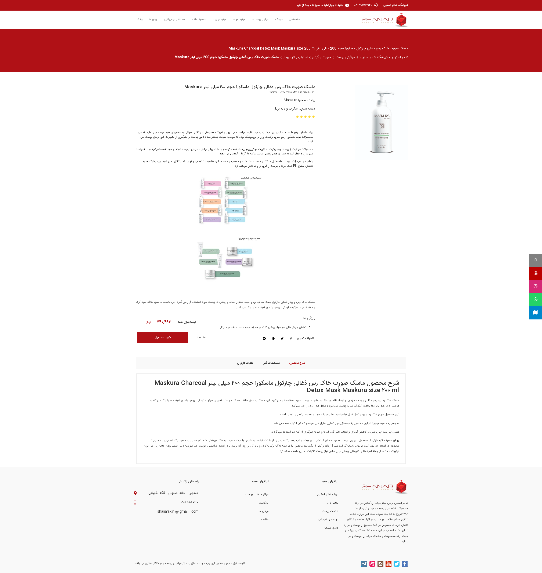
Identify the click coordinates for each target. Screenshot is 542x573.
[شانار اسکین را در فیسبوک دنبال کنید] (405, 564)
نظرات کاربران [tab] (245, 363)
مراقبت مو (240, 20)
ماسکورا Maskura (296, 100)
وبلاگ (140, 20)
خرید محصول (163, 337)
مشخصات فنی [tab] (271, 363)
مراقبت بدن (220, 20)
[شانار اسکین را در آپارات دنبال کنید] (372, 564)
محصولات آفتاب (198, 20)
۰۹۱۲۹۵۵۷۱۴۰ (190, 502)
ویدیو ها (153, 20)
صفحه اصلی (294, 20)
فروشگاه (278, 20)
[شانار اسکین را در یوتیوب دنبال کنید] (388, 564)
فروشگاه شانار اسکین (373, 57)
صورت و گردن (321, 57)
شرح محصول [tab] (297, 363)
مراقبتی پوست (261, 20)
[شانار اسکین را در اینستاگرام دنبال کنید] (380, 564)
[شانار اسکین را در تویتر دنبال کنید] (397, 564)
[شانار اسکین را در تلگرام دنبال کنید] (364, 564)
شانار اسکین (400, 57)
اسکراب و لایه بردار (295, 57)
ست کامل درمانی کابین (174, 20)
